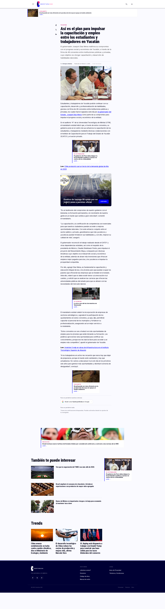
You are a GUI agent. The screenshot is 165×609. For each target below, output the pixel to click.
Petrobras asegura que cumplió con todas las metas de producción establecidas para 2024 (81, 201)
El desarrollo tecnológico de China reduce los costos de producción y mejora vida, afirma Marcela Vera (66, 548)
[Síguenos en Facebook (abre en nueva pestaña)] (32, 578)
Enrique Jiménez (67, 63)
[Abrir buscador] (126, 4)
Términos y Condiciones (116, 573)
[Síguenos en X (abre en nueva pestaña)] (37, 578)
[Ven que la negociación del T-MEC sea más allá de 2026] (42, 472)
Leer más (104, 201)
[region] (85, 189)
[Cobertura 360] (45, 4)
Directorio (83, 573)
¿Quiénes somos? (85, 570)
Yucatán (63, 25)
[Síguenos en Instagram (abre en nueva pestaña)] (41, 578)
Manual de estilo (85, 579)
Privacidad (120, 587)
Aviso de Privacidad (115, 570)
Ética (133, 587)
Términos (127, 587)
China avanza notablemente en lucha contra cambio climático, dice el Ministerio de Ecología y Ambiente (41, 548)
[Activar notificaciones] (132, 4)
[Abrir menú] (33, 4)
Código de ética (85, 576)
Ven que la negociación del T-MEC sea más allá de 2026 (75, 467)
